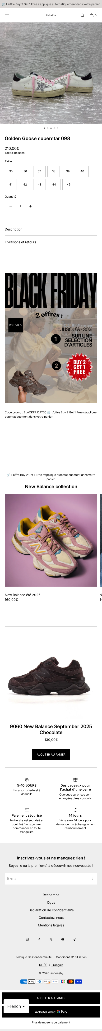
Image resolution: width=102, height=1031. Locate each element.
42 (25, 184)
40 (82, 171)
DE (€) (43, 965)
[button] (80, 15)
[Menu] (10, 15)
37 (39, 171)
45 (68, 184)
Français (57, 965)
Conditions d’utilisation (71, 957)
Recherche (51, 895)
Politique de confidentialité (33, 957)
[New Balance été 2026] (51, 540)
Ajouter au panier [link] (51, 754)
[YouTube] (63, 939)
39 (68, 171)
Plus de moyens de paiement (51, 1022)
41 (10, 184)
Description (13, 229)
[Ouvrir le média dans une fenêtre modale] (51, 73)
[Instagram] (27, 939)
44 (54, 184)
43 (39, 184)
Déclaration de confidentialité (51, 910)
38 (53, 171)
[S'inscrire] (91, 878)
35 (11, 171)
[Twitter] (51, 939)
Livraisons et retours (20, 242)
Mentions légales (51, 925)
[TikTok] (75, 939)
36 (25, 171)
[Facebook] (39, 939)
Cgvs (51, 902)
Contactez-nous (51, 918)
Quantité (10, 196)
